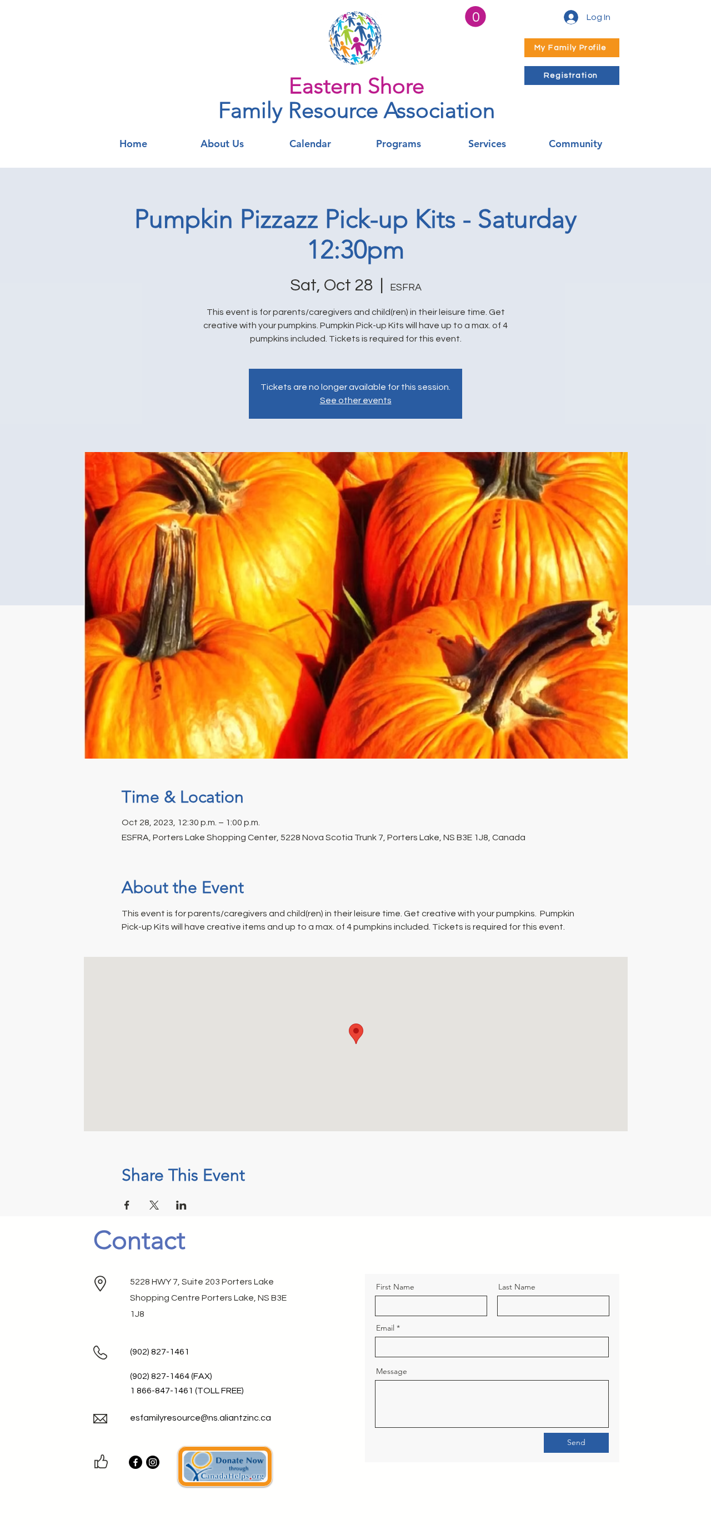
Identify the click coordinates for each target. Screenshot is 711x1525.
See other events (356, 400)
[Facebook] (135, 1462)
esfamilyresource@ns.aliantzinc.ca (200, 1417)
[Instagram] (152, 1462)
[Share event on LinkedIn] (181, 1205)
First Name (395, 1287)
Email (385, 1328)
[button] (475, 16)
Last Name (516, 1287)
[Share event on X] (154, 1205)
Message (391, 1371)
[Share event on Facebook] (127, 1205)
